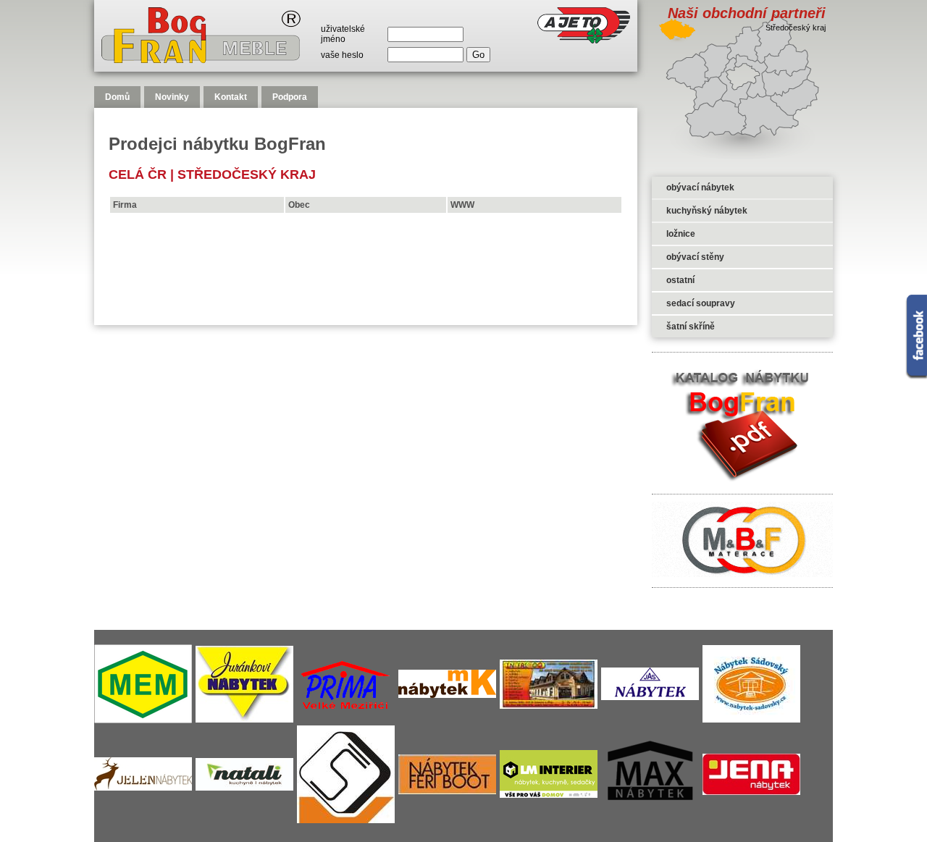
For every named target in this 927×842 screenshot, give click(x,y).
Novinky (172, 97)
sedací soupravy (700, 303)
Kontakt (230, 97)
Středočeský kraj (246, 174)
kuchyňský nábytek (706, 211)
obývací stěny (695, 257)
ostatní (680, 280)
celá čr (138, 174)
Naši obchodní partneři (747, 13)
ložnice (680, 234)
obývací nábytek (700, 187)
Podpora (289, 97)
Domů (117, 97)
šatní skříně (690, 326)
